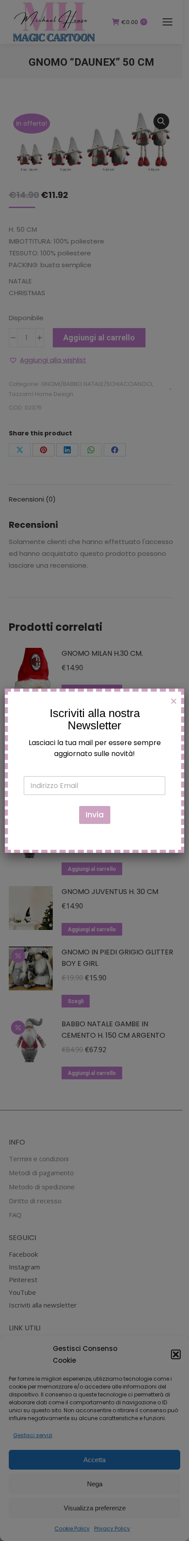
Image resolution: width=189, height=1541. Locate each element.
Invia (95, 814)
